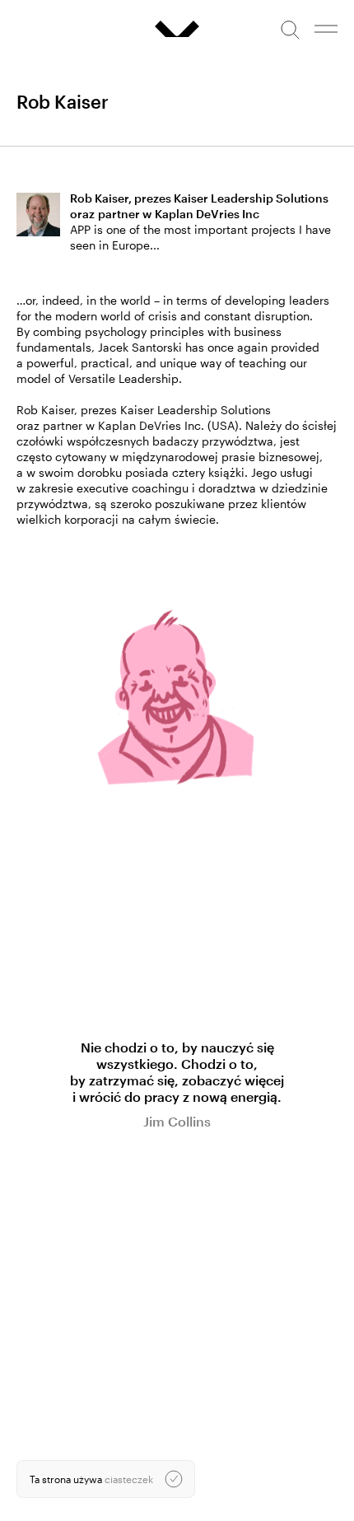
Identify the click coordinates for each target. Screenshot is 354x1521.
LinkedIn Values (52, 1383)
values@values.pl (55, 1340)
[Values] (177, 28)
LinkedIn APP (46, 1396)
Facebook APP (49, 1408)
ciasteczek (129, 1479)
